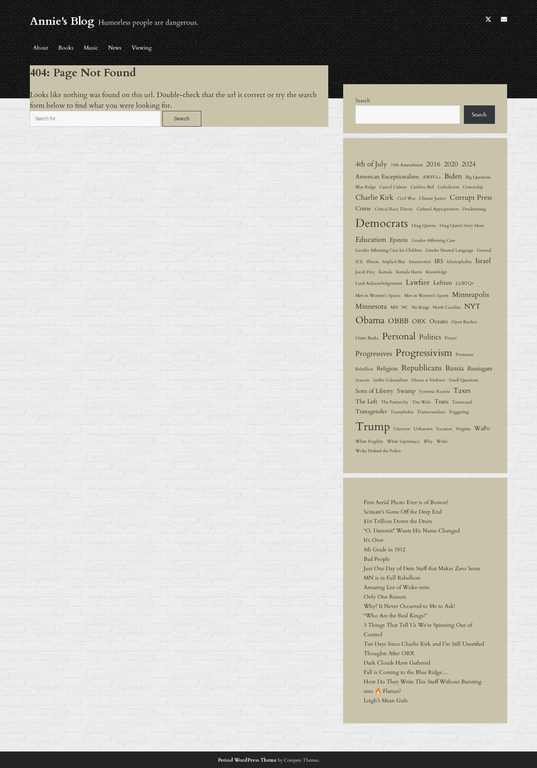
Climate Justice (432, 198)
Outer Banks (367, 338)
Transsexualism (431, 412)
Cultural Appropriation (438, 209)
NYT (472, 306)
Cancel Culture (393, 187)
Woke (442, 441)
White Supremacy (403, 441)
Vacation (444, 429)
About (40, 48)
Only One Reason (385, 596)
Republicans (421, 368)
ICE (359, 262)
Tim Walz (421, 402)
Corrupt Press (471, 197)
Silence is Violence (428, 380)
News (114, 48)
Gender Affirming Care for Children (388, 250)
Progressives (373, 353)
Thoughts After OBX (389, 653)
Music (91, 48)
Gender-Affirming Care (433, 240)
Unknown (423, 429)
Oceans (438, 321)
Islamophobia (459, 262)
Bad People (377, 559)
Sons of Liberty (374, 391)
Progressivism (423, 352)
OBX (419, 321)
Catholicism (448, 187)
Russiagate (480, 368)
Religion (387, 368)
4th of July (371, 164)
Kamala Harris (409, 272)
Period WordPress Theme (247, 760)
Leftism (442, 283)
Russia (454, 368)
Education (370, 239)
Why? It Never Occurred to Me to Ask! (409, 606)
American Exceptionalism (387, 176)
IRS (438, 261)
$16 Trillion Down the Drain (398, 521)
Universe (402, 429)
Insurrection (420, 262)
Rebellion (364, 369)
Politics (430, 337)
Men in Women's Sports (426, 295)
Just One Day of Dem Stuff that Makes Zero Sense (422, 568)
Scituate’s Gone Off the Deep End (402, 512)
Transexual (462, 402)
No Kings (420, 307)
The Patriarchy (394, 402)
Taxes (462, 390)
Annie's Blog (62, 21)
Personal (399, 336)
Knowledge (436, 272)
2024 (469, 164)
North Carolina (447, 307)
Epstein (399, 240)
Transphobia (402, 412)
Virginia (463, 429)
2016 (433, 164)
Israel (483, 260)
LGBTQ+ (465, 283)
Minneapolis (470, 294)
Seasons (362, 380)
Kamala (385, 272)
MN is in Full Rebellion (392, 578)
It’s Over (374, 540)
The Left (366, 401)
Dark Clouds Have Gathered (397, 663)
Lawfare (418, 282)
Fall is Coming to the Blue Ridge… (406, 672)
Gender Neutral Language (449, 250)
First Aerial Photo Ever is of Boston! (406, 502)
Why (428, 441)
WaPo (482, 428)
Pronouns (464, 354)
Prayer (451, 338)
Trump (372, 427)
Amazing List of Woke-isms (397, 587)
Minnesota (371, 306)
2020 (451, 164)
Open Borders (464, 322)
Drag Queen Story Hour (462, 225)
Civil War (406, 198)
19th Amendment (407, 165)
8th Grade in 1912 (384, 549)
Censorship (473, 187)
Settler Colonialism (390, 380)
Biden (453, 176)
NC (404, 307)
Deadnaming (474, 209)
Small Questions (463, 380)
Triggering (459, 412)
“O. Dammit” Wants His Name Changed (412, 530)
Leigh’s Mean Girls (386, 700)
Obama (369, 320)
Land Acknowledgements (378, 283)
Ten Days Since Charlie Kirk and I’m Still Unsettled (424, 644)
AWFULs (432, 177)
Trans (441, 401)
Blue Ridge (365, 187)
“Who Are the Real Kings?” (395, 615)
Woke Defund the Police (378, 451)
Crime (363, 208)
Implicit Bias (394, 262)
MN (394, 307)
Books (66, 48)
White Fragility (369, 441)
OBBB (398, 321)
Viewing (142, 48)
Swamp (406, 391)
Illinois (372, 262)
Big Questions (478, 177)
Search (362, 100)
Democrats (381, 223)
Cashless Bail (422, 187)
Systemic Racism (434, 391)
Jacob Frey (365, 272)
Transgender (371, 411)
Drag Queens (424, 225)
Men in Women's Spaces (378, 295)
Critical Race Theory (394, 209)
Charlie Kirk (374, 197)
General (484, 250)
